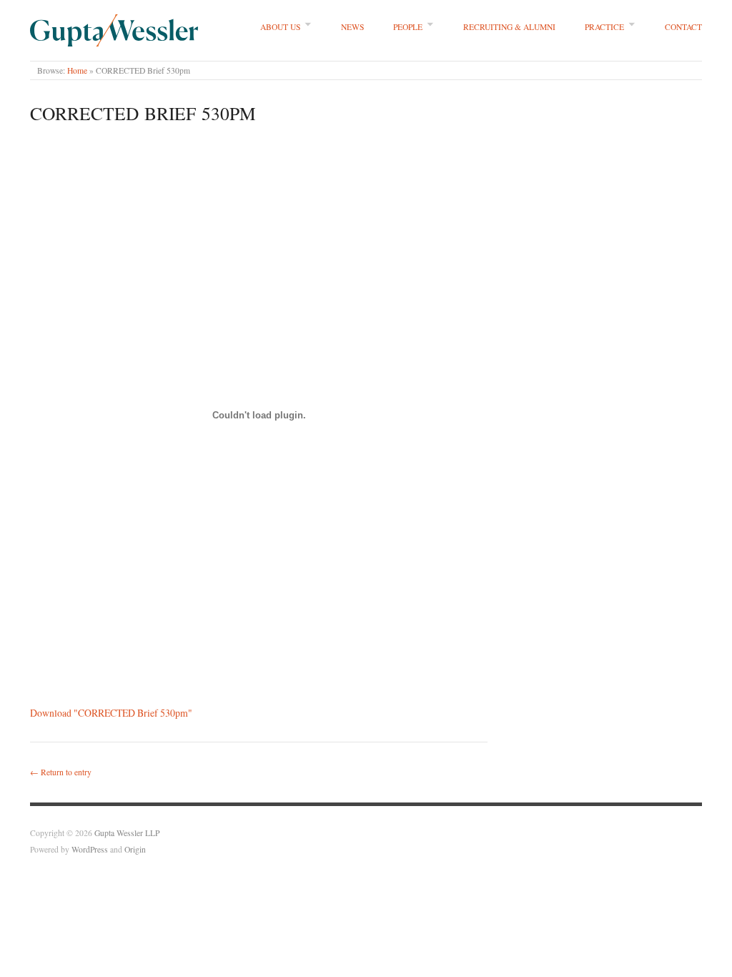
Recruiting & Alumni (509, 26)
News (352, 26)
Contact (683, 26)
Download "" (111, 713)
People (407, 26)
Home (77, 70)
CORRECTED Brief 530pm (143, 113)
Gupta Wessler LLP (126, 833)
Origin (135, 849)
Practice (604, 26)
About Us (280, 26)
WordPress (89, 849)
